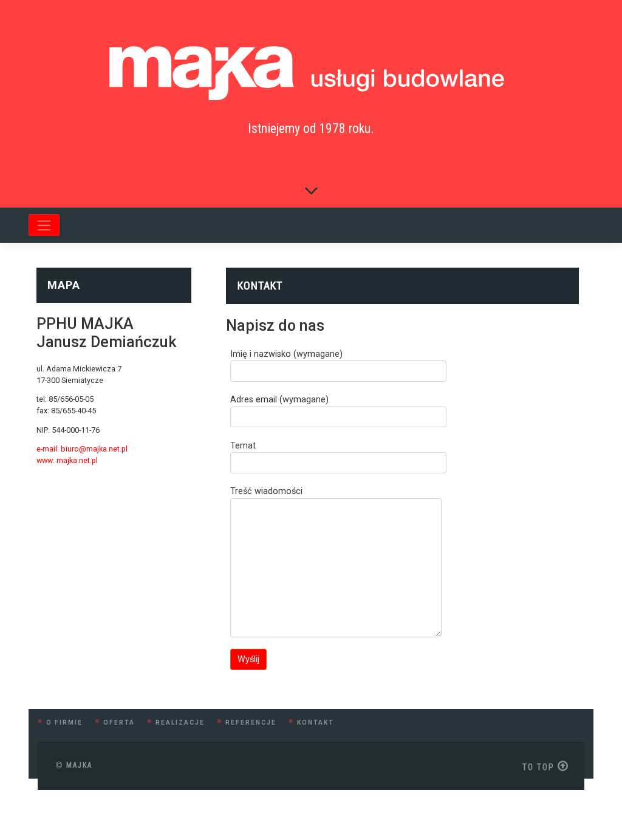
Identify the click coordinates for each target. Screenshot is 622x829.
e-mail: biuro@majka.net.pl (82, 448)
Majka (77, 765)
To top (540, 767)
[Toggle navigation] (44, 225)
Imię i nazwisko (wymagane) (286, 354)
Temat (243, 446)
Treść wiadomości (266, 491)
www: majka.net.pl (67, 460)
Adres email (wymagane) (279, 399)
